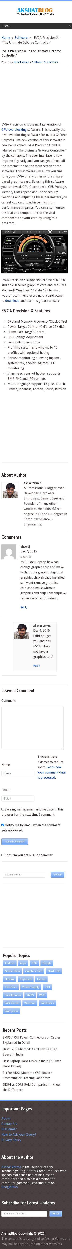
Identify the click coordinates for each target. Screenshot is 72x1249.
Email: (5, 790)
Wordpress (11, 1011)
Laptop (41, 979)
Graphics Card (33, 971)
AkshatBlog (9, 1233)
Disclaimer (9, 1129)
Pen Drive (11, 987)
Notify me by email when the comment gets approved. (30, 827)
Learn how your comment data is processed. (51, 772)
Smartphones (13, 995)
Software (21, 38)
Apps (23, 963)
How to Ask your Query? (18, 1134)
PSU (47, 987)
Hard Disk (54, 971)
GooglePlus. (9, 1187)
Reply (23, 607)
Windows (29, 1003)
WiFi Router (12, 1003)
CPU (34, 963)
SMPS (30, 995)
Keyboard (26, 979)
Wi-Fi (42, 995)
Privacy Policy (11, 1140)
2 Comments (50, 62)
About (5, 1118)
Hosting (9, 979)
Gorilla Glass (12, 971)
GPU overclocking (14, 130)
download (12, 301)
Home (5, 38)
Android (10, 963)
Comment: (8, 701)
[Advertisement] (34, 95)
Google (46, 963)
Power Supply (30, 987)
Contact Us (9, 1124)
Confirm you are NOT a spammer (28, 855)
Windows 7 (47, 1003)
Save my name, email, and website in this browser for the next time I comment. (32, 811)
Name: (5, 765)
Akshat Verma (21, 62)
